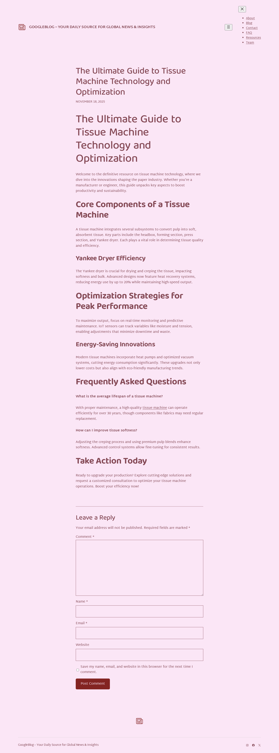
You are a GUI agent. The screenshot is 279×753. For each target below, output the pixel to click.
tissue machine (155, 408)
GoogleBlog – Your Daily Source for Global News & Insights (92, 27)
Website (82, 645)
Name (82, 602)
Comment (85, 537)
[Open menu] (228, 27)
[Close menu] (242, 9)
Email (81, 623)
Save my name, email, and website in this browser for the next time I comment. (136, 669)
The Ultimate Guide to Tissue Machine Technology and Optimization (131, 82)
